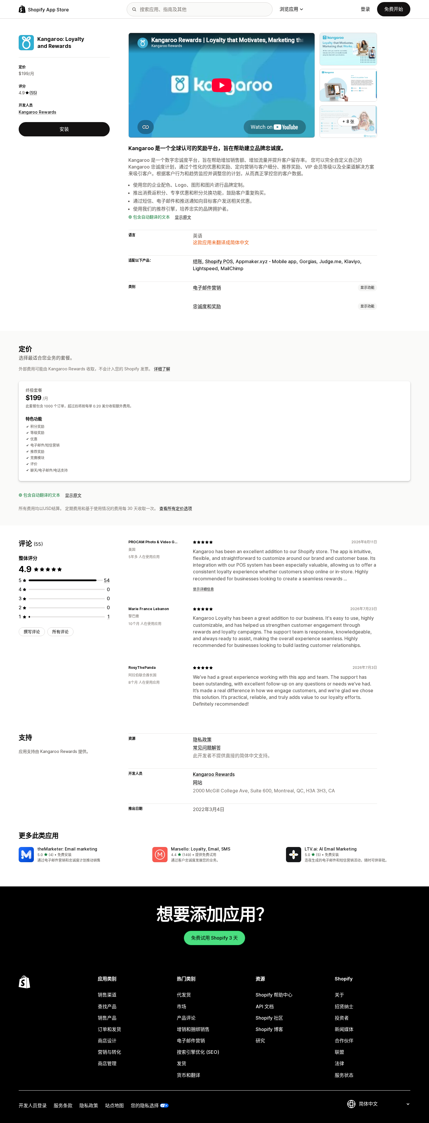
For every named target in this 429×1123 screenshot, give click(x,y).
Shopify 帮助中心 (274, 995)
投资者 (342, 1018)
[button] (81, 855)
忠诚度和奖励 (207, 306)
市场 (181, 1006)
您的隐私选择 (145, 1105)
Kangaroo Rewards (37, 112)
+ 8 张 (348, 121)
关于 (339, 995)
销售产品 (107, 1018)
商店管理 (107, 1063)
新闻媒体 (344, 1029)
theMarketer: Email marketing (67, 848)
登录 (365, 9)
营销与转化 (109, 1052)
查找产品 (107, 1006)
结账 (197, 261)
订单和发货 (109, 1029)
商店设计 (107, 1041)
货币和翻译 (188, 1075)
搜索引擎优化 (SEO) (198, 1052)
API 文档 (265, 1006)
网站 (197, 782)
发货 (181, 1063)
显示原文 (183, 217)
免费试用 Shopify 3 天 (214, 938)
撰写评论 (32, 631)
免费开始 (393, 9)
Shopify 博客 (269, 1029)
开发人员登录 (33, 1105)
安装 (64, 129)
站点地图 (114, 1105)
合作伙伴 (344, 1041)
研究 (260, 1041)
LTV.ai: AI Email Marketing (331, 848)
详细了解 (162, 368)
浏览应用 (289, 9)
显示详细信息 (203, 589)
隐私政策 (202, 739)
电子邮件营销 (207, 288)
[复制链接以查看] (181, 542)
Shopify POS (219, 261)
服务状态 (344, 1075)
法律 (339, 1063)
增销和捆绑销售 (193, 1029)
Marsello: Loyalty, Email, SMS (200, 848)
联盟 (339, 1052)
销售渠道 (107, 995)
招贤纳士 (344, 1006)
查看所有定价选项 (175, 508)
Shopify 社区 (269, 1018)
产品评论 (186, 1018)
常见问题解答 (207, 748)
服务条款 (63, 1105)
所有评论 (60, 631)
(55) (33, 92)
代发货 (184, 995)
